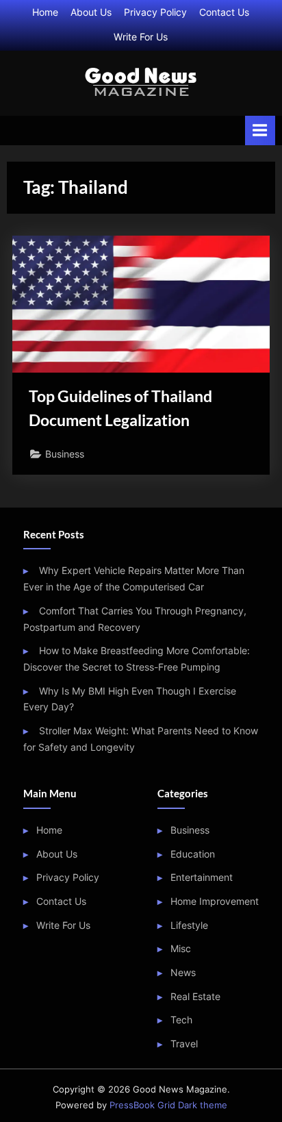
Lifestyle (189, 925)
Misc (180, 948)
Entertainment (201, 877)
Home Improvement (214, 901)
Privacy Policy (155, 12)
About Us (91, 12)
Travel (184, 1043)
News (183, 972)
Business (64, 454)
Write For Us (141, 37)
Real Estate (195, 996)
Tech (181, 1019)
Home (45, 12)
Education (192, 854)
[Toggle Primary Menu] (260, 130)
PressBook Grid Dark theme (168, 1105)
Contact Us (224, 12)
